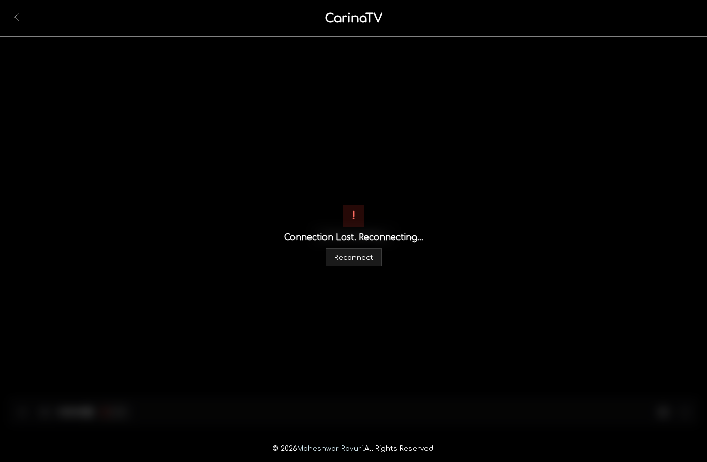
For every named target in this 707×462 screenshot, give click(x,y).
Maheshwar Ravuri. (330, 448)
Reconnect (353, 257)
